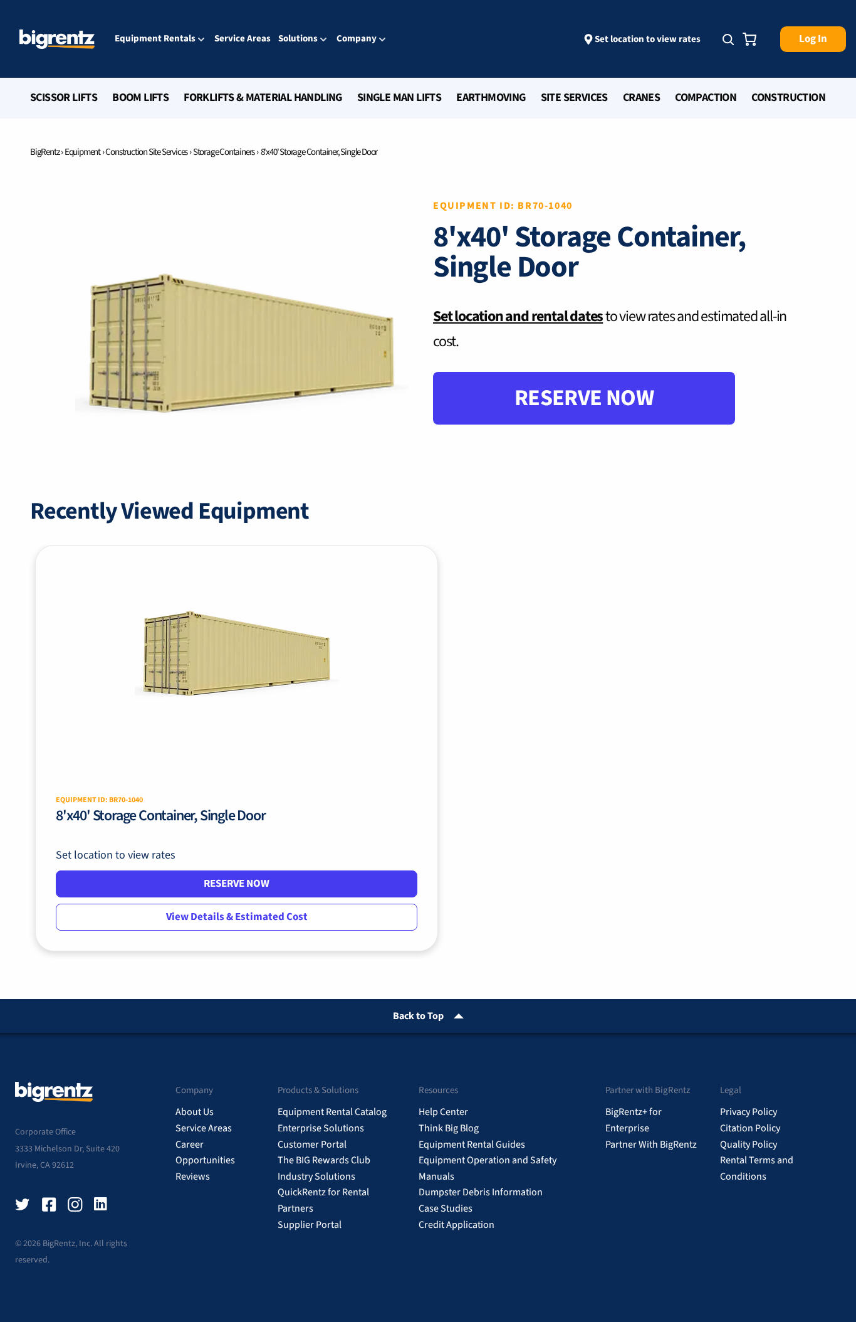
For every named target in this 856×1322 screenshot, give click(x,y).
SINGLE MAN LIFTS (399, 97)
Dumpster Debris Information (481, 1192)
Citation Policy (750, 1128)
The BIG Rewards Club (324, 1160)
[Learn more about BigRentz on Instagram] (75, 1204)
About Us (194, 1112)
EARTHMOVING (490, 97)
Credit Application (456, 1225)
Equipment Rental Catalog (332, 1112)
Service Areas (242, 38)
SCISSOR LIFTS (63, 97)
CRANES (641, 97)
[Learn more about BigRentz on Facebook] (48, 1204)
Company (357, 39)
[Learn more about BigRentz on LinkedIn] (101, 1204)
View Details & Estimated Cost (237, 916)
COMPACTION (705, 97)
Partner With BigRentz (651, 1144)
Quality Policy (748, 1144)
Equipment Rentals (155, 39)
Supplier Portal (310, 1225)
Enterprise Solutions (321, 1128)
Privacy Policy (748, 1112)
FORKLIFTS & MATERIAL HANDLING (263, 97)
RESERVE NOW (584, 398)
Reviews (192, 1176)
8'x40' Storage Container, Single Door (161, 816)
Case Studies (445, 1208)
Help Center (443, 1112)
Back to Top (418, 1016)
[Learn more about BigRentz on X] (22, 1204)
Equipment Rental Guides (472, 1144)
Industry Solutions (316, 1176)
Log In (813, 38)
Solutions (298, 39)
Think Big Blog (449, 1128)
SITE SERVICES (574, 97)
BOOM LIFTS (140, 97)
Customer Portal (312, 1144)
